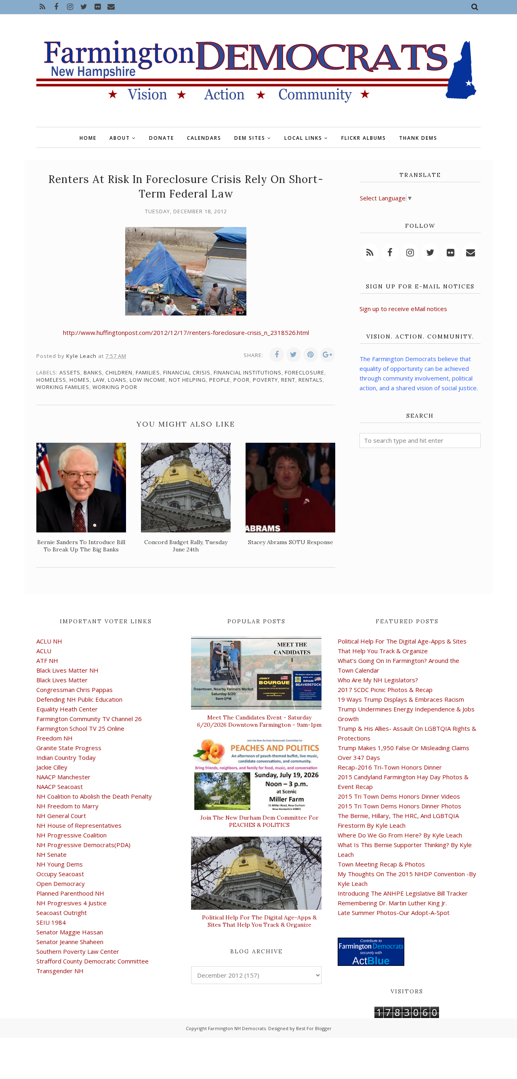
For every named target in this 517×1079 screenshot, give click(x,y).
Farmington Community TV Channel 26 (89, 719)
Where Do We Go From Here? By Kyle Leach (400, 835)
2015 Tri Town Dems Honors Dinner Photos (399, 806)
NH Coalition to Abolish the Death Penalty (94, 796)
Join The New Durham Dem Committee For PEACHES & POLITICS (259, 821)
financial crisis (186, 372)
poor (241, 379)
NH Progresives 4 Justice (71, 903)
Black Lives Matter (62, 680)
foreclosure (304, 372)
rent (288, 379)
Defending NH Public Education (79, 699)
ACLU (43, 651)
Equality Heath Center (67, 709)
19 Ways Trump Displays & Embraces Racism (401, 699)
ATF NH (47, 660)
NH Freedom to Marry (67, 806)
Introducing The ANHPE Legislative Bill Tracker (403, 893)
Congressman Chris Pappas (74, 690)
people (219, 379)
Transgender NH (60, 971)
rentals (310, 379)
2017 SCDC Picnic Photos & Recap (385, 690)
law (99, 379)
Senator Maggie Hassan (69, 932)
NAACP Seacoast (59, 786)
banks (93, 372)
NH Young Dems (59, 864)
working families (62, 387)
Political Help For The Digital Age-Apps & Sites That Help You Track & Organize (259, 921)
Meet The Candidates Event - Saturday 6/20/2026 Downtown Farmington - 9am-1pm (259, 721)
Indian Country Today (66, 757)
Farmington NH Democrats (237, 1028)
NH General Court (61, 816)
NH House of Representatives (79, 825)
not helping (187, 379)
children (118, 372)
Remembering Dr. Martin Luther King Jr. (392, 903)
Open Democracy (60, 883)
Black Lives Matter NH (67, 670)
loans (117, 379)
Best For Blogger (314, 1028)
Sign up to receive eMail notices (403, 309)
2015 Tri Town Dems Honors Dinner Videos (399, 796)
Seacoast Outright (61, 913)
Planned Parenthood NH (70, 893)
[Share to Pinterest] (310, 354)
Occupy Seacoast (60, 874)
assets (69, 372)
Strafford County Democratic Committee (92, 961)
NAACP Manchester (63, 777)
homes (79, 379)
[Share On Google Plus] (327, 354)
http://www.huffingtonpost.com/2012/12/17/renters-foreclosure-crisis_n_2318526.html (186, 332)
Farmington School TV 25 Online (80, 728)
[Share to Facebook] (276, 354)
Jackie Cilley (51, 767)
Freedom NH (54, 738)
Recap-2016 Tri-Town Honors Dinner (390, 767)
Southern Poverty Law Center (77, 951)
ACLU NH (49, 641)
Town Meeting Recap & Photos (381, 864)
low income (148, 379)
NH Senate (51, 854)
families (148, 372)
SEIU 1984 (51, 922)
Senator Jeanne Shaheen (69, 942)
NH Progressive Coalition (71, 835)
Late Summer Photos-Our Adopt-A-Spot (394, 913)
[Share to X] (293, 354)
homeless (51, 379)
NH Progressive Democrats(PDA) (83, 845)
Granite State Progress (68, 748)
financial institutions (248, 372)
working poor (114, 387)
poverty (265, 379)
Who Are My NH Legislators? (378, 680)
